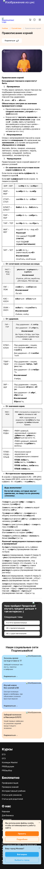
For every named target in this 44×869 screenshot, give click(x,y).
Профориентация (10, 783)
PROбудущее (8, 766)
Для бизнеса (7, 815)
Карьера (6, 811)
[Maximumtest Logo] (9, 19)
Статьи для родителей (12, 799)
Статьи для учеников (12, 795)
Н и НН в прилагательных (16, 623)
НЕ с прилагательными (15, 628)
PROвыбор (7, 770)
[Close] (39, 822)
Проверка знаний (10, 787)
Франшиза (6, 819)
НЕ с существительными (16, 633)
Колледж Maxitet (10, 762)
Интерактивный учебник (14, 791)
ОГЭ (4, 758)
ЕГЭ (3, 754)
